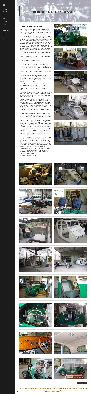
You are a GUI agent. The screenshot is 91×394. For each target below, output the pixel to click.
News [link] (3, 18)
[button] (89, 1)
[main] (53, 11)
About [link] (3, 44)
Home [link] (3, 15)
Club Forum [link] (4, 39)
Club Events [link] (4, 27)
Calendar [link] (4, 24)
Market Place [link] (5, 33)
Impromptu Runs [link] (5, 21)
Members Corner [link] (6, 30)
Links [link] (3, 41)
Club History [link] (5, 36)
